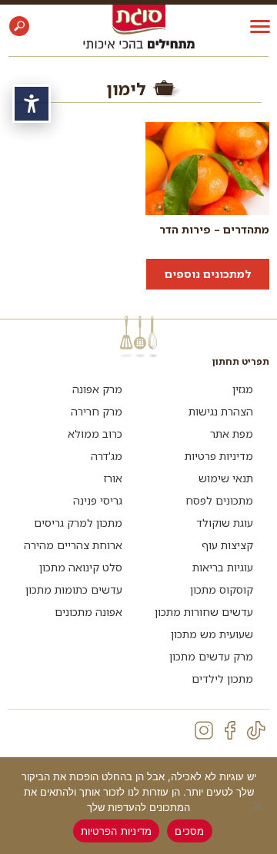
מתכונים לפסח (219, 500)
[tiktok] (256, 730)
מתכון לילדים (222, 678)
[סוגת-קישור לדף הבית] (138, 19)
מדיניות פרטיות (219, 456)
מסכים (189, 831)
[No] (257, 805)
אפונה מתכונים (88, 611)
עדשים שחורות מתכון (204, 611)
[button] (19, 26)
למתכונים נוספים (208, 273)
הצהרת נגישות (221, 411)
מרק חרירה (96, 411)
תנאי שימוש (226, 478)
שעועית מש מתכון (212, 634)
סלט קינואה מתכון (80, 567)
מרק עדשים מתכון (211, 656)
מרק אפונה (97, 389)
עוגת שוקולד (224, 522)
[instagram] (204, 730)
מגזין (242, 389)
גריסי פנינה (97, 500)
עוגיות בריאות (222, 567)
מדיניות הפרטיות (116, 831)
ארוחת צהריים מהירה (73, 545)
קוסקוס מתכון (221, 589)
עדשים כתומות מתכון (73, 589)
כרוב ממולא (95, 433)
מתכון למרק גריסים (78, 522)
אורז (113, 478)
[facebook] (230, 730)
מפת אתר (231, 433)
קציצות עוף (227, 545)
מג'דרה (106, 456)
